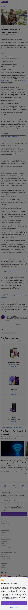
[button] (2, 580)
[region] (14, 593)
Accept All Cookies (14, 603)
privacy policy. (12, 598)
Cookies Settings (14, 607)
